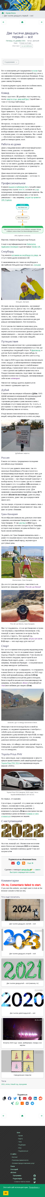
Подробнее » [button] (34, 1187)
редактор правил (32, 197)
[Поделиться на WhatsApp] (17, 1103)
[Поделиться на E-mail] (24, 1098)
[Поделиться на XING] (12, 1103)
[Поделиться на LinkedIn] (35, 1098)
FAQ (19, 1148)
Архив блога (11, 13)
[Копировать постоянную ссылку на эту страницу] (4, 1098)
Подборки (22, 1145)
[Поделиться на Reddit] (40, 1098)
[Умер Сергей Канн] (41, 22)
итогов (34, 71)
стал (37, 190)
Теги (20, 1142)
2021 (3, 1084)
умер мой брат (23, 99)
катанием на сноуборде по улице (25, 255)
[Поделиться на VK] (27, 1103)
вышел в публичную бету (19, 187)
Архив (20, 1136)
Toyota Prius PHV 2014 (10, 763)
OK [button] (6, 1193)
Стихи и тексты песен (22, 1182)
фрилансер (35, 350)
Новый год (14, 1084)
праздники (23, 1084)
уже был (22, 523)
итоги (8, 1084)
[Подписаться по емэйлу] (13, 863)
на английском (26, 46)
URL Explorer (6, 200)
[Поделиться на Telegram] (32, 1103)
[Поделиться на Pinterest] (30, 1098)
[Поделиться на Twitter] (15, 1098)
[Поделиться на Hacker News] (22, 1103)
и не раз (37, 265)
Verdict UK (36, 247)
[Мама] (3, 22)
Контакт (15, 1157)
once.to (21, 190)
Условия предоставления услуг (23, 1163)
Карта (20, 1139)
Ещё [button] (29, 863)
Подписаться (23, 1151)
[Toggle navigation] (41, 5)
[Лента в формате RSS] (23, 863)
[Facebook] (35, 1176)
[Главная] (5, 5)
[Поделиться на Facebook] (9, 1098)
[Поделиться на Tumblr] (20, 1098)
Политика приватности (20, 1160)
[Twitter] (35, 1182)
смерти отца (11, 99)
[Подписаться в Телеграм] (18, 863)
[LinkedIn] (34, 1179)
